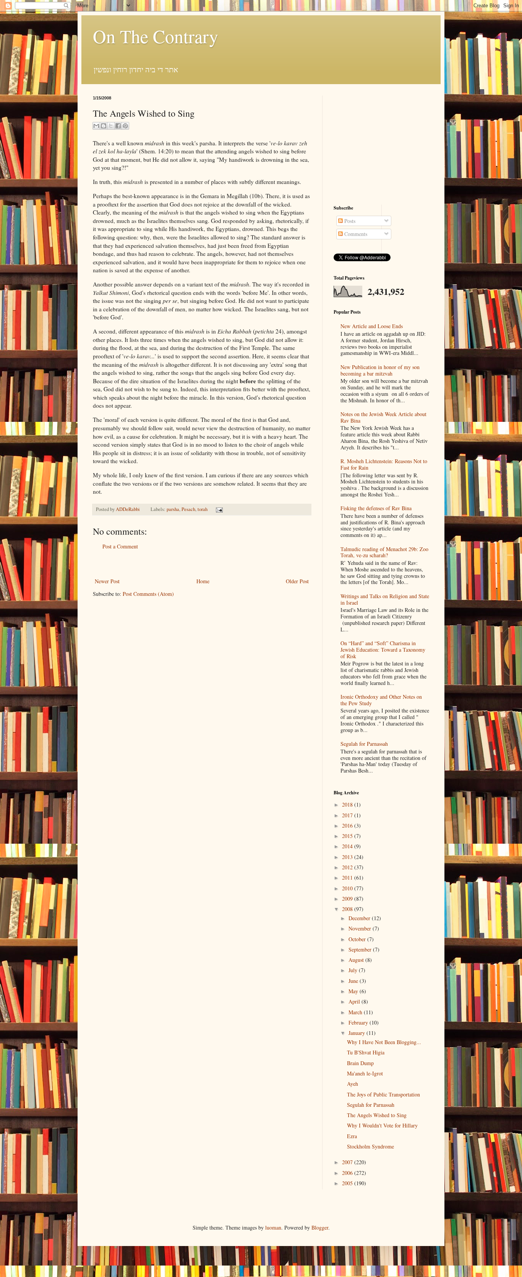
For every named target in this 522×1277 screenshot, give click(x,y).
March (356, 1012)
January (357, 1032)
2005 (348, 1183)
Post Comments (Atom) (148, 593)
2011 (348, 877)
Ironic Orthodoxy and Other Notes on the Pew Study (381, 700)
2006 (348, 1172)
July (354, 970)
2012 (348, 867)
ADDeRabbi (128, 509)
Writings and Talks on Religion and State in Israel (384, 599)
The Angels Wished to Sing (377, 1115)
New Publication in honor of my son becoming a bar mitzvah (380, 370)
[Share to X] (111, 126)
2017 (348, 815)
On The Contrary (155, 36)
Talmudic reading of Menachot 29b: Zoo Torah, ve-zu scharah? (384, 552)
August (357, 959)
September (361, 949)
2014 (348, 846)
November (361, 928)
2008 (348, 909)
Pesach (188, 509)
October (358, 939)
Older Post (297, 581)
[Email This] (96, 126)
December (360, 918)
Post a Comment (120, 546)
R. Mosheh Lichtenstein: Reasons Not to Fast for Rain (383, 464)
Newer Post (107, 581)
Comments (355, 234)
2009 (348, 898)
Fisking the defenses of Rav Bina (376, 508)
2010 (348, 888)
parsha (173, 509)
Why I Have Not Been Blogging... (384, 1042)
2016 (348, 825)
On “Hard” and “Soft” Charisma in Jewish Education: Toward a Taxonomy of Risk (382, 649)
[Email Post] (218, 509)
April (355, 1001)
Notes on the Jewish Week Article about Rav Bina (383, 417)
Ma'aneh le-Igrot (365, 1073)
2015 (348, 835)
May (354, 991)
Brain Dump (360, 1063)
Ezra (352, 1136)
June (354, 980)
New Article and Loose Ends (371, 326)
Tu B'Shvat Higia (365, 1052)
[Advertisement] (201, 564)
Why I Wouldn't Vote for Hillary (382, 1125)
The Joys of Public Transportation (383, 1094)
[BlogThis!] (103, 126)
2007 (348, 1162)
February (359, 1022)
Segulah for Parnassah (364, 743)
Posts (349, 220)
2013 (348, 857)
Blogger (319, 1227)
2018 (348, 804)
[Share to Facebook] (118, 126)
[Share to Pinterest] (125, 126)
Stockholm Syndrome (370, 1146)
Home (202, 581)
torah (203, 509)
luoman (273, 1227)
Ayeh (352, 1083)
